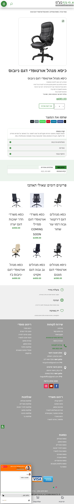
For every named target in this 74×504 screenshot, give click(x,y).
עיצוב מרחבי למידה (24, 334)
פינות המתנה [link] (58, 404)
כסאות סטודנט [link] (61, 454)
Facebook (60, 121)
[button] (4, 4)
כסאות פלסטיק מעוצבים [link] (58, 464)
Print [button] (32, 121)
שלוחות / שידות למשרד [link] (55, 419)
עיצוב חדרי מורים (25, 331)
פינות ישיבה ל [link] (26, 337)
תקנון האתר (59, 334)
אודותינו (60, 328)
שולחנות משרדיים (25, 404)
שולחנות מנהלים (26, 401)
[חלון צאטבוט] (15, 484)
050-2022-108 (57, 348)
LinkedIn (54, 121)
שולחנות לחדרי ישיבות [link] (24, 407)
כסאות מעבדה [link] (61, 457)
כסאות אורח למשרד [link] (59, 451)
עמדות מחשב (26, 341)
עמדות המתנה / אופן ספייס (54, 413)
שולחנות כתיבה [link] (26, 413)
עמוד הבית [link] (63, 12)
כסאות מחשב (62, 442)
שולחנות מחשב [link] (26, 410)
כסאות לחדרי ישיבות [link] (59, 448)
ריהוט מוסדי (27, 328)
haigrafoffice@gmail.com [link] (49, 376)
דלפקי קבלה (59, 401)
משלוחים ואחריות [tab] (47, 167)
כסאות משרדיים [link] (61, 445)
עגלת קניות (37, 501)
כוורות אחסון (27, 344)
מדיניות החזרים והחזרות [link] (54, 337)
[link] (58, 341)
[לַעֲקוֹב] (56, 386)
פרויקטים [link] (28, 353)
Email (36, 121)
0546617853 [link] (49, 373)
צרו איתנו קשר (58, 331)
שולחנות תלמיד (26, 347)
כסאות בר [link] (63, 467)
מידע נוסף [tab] (60, 167)
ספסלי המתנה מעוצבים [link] (23, 350)
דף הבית (61, 501)
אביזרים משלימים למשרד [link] (54, 410)
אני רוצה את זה (46, 106)
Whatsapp (42, 121)
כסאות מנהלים (54, 12)
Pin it (48, 121)
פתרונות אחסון (58, 407)
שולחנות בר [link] (27, 416)
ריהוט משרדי (58, 416)
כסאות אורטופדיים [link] (60, 460)
